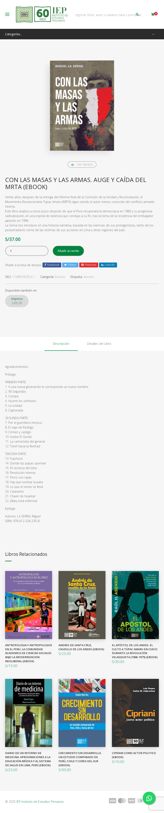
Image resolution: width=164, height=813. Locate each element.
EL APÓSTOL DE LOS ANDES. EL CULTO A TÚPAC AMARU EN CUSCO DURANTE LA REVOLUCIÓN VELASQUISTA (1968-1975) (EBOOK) (135, 651)
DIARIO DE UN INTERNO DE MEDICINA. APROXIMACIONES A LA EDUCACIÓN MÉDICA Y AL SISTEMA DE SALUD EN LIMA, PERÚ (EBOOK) (28, 759)
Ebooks (60, 277)
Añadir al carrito (68, 250)
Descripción (61, 344)
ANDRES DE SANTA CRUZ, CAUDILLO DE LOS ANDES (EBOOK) (81, 647)
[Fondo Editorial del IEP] (42, 14)
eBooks (88, 277)
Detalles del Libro (99, 344)
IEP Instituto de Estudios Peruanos (40, 802)
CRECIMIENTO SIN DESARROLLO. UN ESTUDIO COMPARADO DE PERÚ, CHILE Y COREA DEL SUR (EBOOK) (80, 759)
